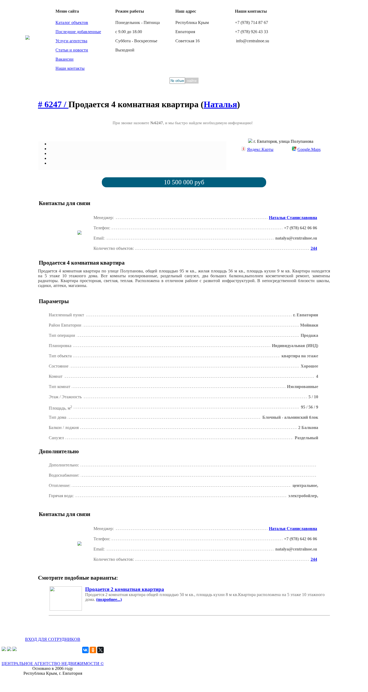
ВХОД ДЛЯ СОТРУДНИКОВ (52, 639)
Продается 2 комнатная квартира (124, 589)
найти (191, 81)
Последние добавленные (78, 31)
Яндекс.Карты (260, 149)
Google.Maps (309, 149)
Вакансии (64, 59)
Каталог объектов (71, 22)
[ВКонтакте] (85, 650)
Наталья (220, 104)
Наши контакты (70, 68)
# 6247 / (53, 104)
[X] (100, 650)
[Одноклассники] (93, 650)
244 (314, 248)
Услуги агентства (71, 41)
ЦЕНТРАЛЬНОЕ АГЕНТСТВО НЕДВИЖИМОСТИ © (53, 663)
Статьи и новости (71, 50)
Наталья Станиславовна (293, 217)
